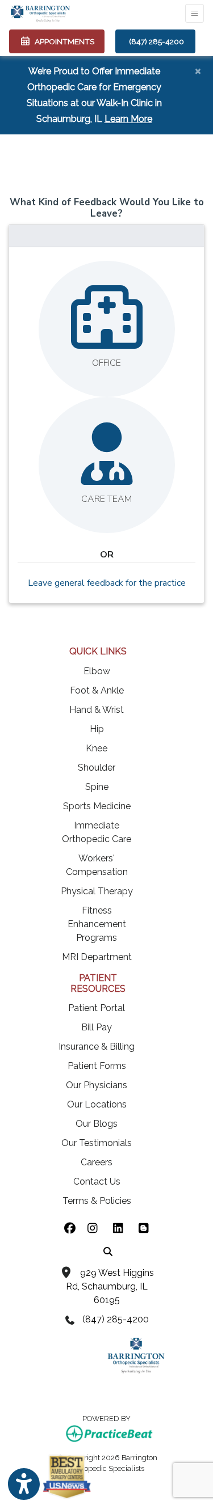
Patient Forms (97, 1065)
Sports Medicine (97, 806)
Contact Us (96, 1181)
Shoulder (96, 767)
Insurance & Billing (97, 1046)
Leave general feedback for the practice (107, 583)
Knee (96, 748)
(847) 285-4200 (156, 41)
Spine (96, 786)
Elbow (96, 671)
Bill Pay (96, 1027)
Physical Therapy (97, 891)
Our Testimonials (96, 1143)
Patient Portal (96, 1008)
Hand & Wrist (96, 709)
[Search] (108, 1251)
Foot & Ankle (97, 690)
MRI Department (97, 957)
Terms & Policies (96, 1200)
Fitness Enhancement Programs (97, 924)
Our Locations (97, 1104)
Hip (97, 729)
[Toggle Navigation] (194, 13)
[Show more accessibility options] (24, 1484)
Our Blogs (97, 1123)
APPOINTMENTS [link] (62, 41)
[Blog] (143, 1229)
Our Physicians (96, 1085)
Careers (96, 1162)
